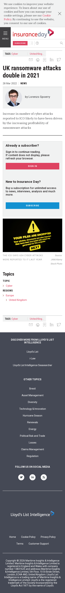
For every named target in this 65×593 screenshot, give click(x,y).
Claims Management (32, 449)
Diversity (32, 402)
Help (37, 43)
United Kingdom (38, 53)
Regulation (32, 456)
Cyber (15, 53)
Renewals (32, 422)
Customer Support (39, 543)
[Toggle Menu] (5, 32)
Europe (10, 295)
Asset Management (33, 395)
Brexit (32, 388)
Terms (19, 543)
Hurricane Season (32, 415)
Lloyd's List (32, 351)
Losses (32, 442)
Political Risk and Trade (32, 435)
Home (12, 537)
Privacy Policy (48, 537)
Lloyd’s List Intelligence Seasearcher (32, 365)
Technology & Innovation (32, 408)
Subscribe (20, 43)
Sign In (31, 43)
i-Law (33, 358)
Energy (32, 429)
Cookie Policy (28, 537)
